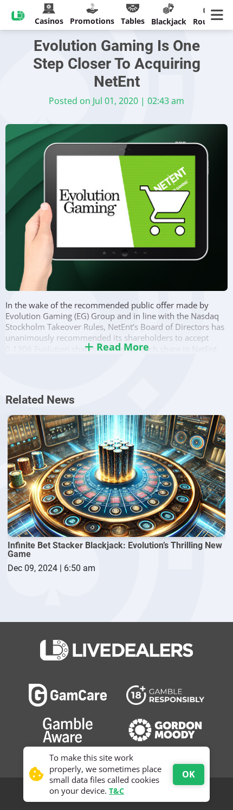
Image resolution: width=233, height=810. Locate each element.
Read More (121, 346)
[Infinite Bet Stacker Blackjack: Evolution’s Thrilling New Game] (116, 476)
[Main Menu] (219, 15)
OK (188, 774)
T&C (116, 791)
